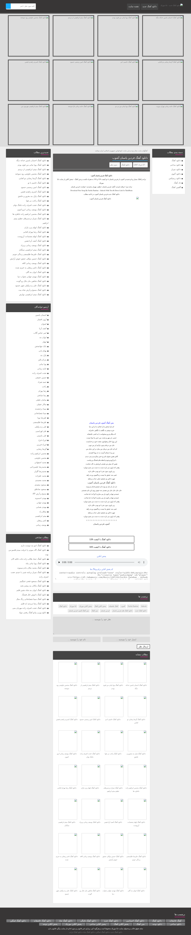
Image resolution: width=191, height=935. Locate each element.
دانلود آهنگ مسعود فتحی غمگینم (33, 581)
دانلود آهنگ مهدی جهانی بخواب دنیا (32, 276)
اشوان (44, 324)
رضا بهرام (42, 391)
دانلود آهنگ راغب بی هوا (36, 201)
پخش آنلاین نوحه (50, 924)
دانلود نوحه (157, 924)
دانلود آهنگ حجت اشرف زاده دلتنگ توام (30, 205)
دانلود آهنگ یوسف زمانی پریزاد (34, 245)
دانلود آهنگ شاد (65, 921)
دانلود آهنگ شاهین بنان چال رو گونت (31, 281)
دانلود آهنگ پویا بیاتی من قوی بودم (32, 165)
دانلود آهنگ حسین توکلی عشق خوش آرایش (28, 259)
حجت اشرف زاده (39, 373)
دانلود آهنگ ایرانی (75, 932)
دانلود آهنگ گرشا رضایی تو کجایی (33, 178)
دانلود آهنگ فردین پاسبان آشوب (130, 157)
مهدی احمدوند (41, 498)
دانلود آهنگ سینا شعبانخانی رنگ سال (31, 599)
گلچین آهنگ (176, 187)
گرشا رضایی (41, 449)
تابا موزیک (73, 606)
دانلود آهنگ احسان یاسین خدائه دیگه (31, 160)
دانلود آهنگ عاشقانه (42, 921)
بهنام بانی (43, 351)
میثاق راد (43, 511)
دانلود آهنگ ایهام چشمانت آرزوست (32, 236)
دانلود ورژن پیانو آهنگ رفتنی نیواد (33, 612)
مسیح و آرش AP (40, 494)
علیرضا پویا (42, 418)
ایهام (45, 342)
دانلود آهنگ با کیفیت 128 (100, 539)
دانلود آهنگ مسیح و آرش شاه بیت (33, 290)
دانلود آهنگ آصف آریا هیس (35, 241)
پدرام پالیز (42, 360)
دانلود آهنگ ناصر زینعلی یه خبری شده (31, 268)
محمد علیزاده (41, 476)
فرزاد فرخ (42, 440)
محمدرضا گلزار (40, 471)
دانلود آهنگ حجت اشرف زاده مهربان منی (29, 608)
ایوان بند (43, 337)
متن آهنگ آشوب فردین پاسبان (79, 611)
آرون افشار (42, 319)
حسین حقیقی (41, 377)
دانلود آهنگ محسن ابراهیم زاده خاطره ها (30, 214)
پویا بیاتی (43, 364)
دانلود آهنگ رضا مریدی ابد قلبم (34, 603)
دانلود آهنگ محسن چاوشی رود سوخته (31, 174)
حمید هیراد (42, 382)
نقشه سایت (133, 6)
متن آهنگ (95, 611)
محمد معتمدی (41, 480)
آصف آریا (43, 328)
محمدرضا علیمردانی (38, 467)
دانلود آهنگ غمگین (18, 921)
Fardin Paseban (133, 606)
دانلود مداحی (175, 165)
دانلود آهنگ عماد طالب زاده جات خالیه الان (29, 559)
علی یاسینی (42, 436)
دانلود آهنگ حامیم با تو (37, 183)
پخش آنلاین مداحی (98, 924)
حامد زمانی (42, 369)
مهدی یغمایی (41, 507)
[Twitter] (57, 587)
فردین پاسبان (99, 175)
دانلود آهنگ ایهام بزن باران (35, 227)
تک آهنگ (177, 183)
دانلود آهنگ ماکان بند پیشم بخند (33, 586)
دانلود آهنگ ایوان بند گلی (36, 272)
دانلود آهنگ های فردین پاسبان (122, 611)
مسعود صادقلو (41, 489)
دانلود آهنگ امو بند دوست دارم (34, 545)
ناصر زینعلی (42, 520)
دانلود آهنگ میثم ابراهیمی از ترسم (32, 169)
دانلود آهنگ (176, 160)
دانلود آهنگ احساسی (135, 921)
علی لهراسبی (41, 431)
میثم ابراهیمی (41, 516)
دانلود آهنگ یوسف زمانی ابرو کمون (32, 209)
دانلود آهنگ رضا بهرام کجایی (35, 232)
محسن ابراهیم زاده (39, 453)
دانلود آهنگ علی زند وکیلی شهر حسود (31, 285)
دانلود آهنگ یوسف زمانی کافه (34, 263)
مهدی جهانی (42, 503)
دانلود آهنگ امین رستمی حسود (34, 187)
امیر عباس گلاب (40, 333)
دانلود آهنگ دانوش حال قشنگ (34, 595)
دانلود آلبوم (176, 174)
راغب (44, 386)
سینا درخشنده (41, 409)
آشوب (123, 606)
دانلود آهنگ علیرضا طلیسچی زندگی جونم (30, 254)
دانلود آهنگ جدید (150, 6)
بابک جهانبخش (41, 346)
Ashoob (144, 606)
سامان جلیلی (41, 400)
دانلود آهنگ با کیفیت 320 (100, 547)
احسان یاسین (41, 315)
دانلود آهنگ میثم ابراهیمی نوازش (33, 294)
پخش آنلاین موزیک (85, 606)
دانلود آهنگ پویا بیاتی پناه (36, 563)
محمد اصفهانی (40, 462)
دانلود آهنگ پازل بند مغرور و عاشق (32, 196)
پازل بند (43, 355)
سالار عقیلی (42, 404)
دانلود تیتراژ (176, 169)
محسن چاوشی (40, 458)
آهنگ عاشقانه (113, 606)
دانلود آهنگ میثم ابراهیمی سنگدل (33, 250)
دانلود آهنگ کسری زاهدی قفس (34, 192)
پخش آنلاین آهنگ (100, 606)
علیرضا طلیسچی (40, 422)
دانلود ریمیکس (175, 178)
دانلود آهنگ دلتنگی (88, 921)
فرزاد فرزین (42, 444)
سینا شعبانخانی (40, 413)
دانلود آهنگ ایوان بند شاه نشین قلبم (32, 590)
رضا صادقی (42, 395)
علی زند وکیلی (41, 427)
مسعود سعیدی (41, 485)
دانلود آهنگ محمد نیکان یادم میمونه (32, 568)
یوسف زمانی (41, 525)
